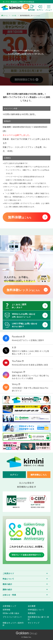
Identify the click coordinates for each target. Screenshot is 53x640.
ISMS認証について (36, 609)
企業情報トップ (9, 606)
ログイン (14, 474)
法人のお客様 (25, 482)
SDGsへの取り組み (11, 613)
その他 (14, 15)
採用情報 (6, 609)
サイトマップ (33, 622)
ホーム (5, 15)
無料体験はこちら (39, 474)
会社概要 (31, 606)
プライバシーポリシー (12, 617)
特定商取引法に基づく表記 (38, 618)
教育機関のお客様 (25, 486)
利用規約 (31, 613)
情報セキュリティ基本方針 (13, 623)
